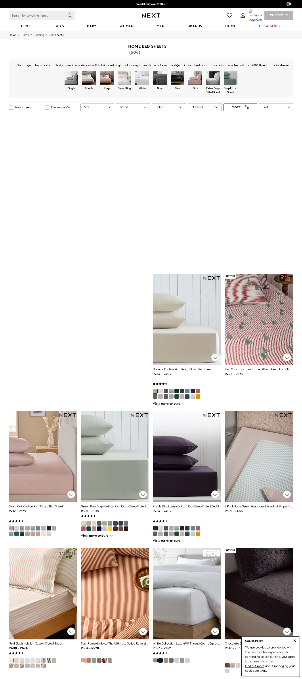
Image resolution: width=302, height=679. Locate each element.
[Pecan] (22, 660)
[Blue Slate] (187, 391)
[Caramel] (38, 666)
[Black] (176, 391)
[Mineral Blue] (27, 666)
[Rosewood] (33, 666)
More (236, 107)
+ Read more (281, 65)
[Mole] (43, 660)
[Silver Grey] (171, 660)
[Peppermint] (94, 660)
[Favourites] (229, 15)
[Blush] (11, 660)
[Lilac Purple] (49, 534)
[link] (243, 15)
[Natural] (155, 391)
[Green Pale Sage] (171, 396)
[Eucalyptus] (27, 660)
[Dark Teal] (176, 396)
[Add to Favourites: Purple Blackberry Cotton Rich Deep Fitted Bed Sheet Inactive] (215, 494)
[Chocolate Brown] (227, 665)
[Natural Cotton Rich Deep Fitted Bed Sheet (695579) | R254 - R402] (187, 319)
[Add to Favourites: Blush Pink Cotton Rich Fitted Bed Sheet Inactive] (71, 494)
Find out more (254, 666)
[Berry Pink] (83, 528)
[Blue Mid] (126, 523)
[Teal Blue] (16, 534)
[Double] (89, 78)
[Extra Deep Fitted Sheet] (213, 78)
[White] (142, 78)
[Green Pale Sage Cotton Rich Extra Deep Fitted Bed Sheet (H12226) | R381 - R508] (115, 457)
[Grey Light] (193, 396)
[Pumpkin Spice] (83, 660)
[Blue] (177, 78)
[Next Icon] (151, 15)
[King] (107, 78)
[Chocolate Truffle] (99, 660)
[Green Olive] (155, 396)
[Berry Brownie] (104, 660)
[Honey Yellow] (16, 666)
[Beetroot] (49, 660)
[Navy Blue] (187, 396)
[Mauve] (22, 666)
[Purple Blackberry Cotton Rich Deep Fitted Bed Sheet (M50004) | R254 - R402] (187, 457)
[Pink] (195, 78)
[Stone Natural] (182, 660)
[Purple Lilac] (43, 528)
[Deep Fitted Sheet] (230, 78)
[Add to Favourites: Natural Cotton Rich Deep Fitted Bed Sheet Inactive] (215, 357)
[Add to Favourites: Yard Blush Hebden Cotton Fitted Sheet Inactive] (71, 631)
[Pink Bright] (198, 391)
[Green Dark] (182, 391)
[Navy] (160, 660)
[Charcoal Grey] (22, 528)
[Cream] (43, 534)
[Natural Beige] (16, 660)
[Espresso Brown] (43, 666)
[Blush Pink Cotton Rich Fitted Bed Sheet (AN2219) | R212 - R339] (43, 457)
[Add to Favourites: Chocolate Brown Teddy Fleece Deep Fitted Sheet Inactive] (287, 631)
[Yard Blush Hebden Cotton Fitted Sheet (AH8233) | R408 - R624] (43, 594)
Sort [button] (265, 107)
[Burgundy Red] (115, 528)
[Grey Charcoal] (166, 391)
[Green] (33, 660)
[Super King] (124, 78)
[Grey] (160, 78)
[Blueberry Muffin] (110, 660)
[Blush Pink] (182, 396)
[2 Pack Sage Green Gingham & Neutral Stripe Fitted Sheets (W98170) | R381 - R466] (259, 457)
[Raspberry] (88, 660)
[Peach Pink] (38, 534)
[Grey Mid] (166, 396)
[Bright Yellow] (198, 396)
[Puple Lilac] (160, 396)
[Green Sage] (171, 391)
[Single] (71, 78)
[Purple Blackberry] (193, 391)
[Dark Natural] (33, 534)
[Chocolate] (11, 666)
